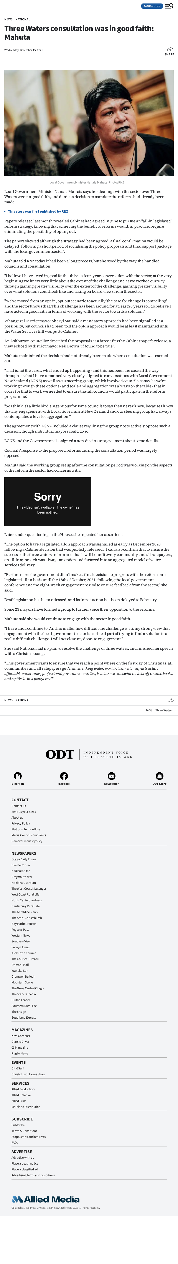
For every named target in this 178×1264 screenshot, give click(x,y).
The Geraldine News (25, 912)
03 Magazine (20, 1047)
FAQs (15, 1142)
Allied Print (19, 1101)
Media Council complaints (29, 835)
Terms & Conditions (24, 1131)
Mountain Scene (22, 982)
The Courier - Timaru (25, 959)
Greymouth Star (22, 877)
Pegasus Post (20, 929)
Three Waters (164, 710)
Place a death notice (25, 1163)
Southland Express (24, 1017)
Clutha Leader (21, 1000)
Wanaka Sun (20, 970)
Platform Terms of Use (26, 829)
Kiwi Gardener (21, 1036)
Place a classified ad (25, 1169)
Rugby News (20, 1053)
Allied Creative (21, 1095)
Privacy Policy (21, 823)
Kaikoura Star (21, 871)
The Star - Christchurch (27, 918)
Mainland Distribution (26, 1107)
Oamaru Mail (20, 965)
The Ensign (19, 1012)
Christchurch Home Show (28, 1074)
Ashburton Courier (23, 953)
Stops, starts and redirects (29, 1137)
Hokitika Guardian (24, 883)
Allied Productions (23, 1089)
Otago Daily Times (24, 859)
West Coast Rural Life (25, 894)
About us (17, 817)
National (22, 19)
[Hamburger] (169, 6)
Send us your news (24, 812)
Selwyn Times (21, 947)
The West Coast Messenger (29, 888)
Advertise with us (23, 1157)
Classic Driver (20, 1041)
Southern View (21, 941)
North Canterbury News (27, 900)
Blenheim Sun (21, 865)
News (8, 19)
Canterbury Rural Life (26, 906)
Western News (21, 935)
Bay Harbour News (24, 924)
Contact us (19, 806)
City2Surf (18, 1068)
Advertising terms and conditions (33, 1175)
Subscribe (152, 6)
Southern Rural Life (24, 1006)
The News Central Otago (28, 988)
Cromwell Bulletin (23, 976)
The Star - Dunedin (24, 994)
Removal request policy (27, 841)
